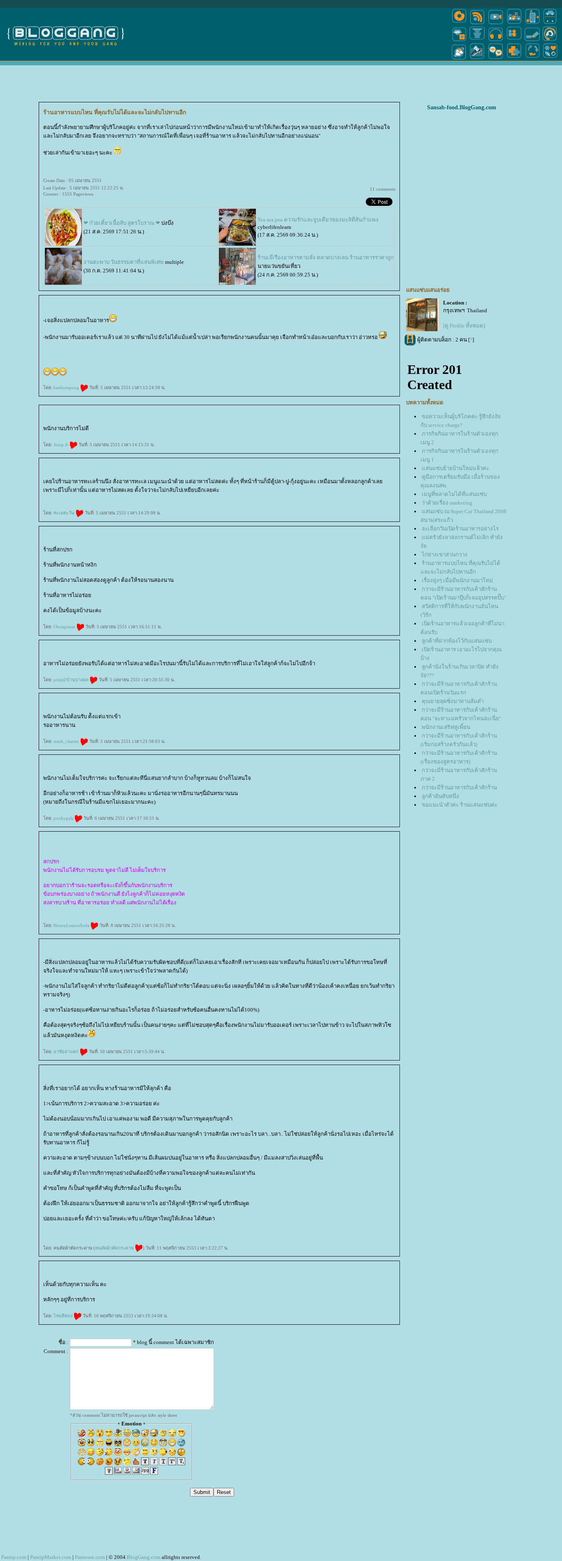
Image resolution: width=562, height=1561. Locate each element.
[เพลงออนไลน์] (495, 40)
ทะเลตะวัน (64, 512)
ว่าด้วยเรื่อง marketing (447, 503)
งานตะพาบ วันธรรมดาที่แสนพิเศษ (124, 262)
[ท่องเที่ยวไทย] (459, 59)
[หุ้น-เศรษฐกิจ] (477, 59)
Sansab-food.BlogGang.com (461, 107)
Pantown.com (90, 1557)
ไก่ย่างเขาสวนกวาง (444, 554)
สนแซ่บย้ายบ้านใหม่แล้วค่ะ (455, 468)
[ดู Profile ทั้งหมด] (464, 326)
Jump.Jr (61, 444)
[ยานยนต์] (549, 24)
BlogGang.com (143, 1557)
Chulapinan (65, 626)
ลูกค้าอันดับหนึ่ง (440, 796)
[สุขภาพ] (514, 59)
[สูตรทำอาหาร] (459, 24)
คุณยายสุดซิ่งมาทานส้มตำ (453, 701)
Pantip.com (13, 1557)
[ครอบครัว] (514, 40)
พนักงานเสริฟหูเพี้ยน (446, 727)
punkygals (63, 818)
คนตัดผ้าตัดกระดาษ (115, 1247)
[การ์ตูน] (495, 59)
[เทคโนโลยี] (532, 24)
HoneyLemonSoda (72, 925)
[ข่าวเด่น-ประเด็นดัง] (477, 24)
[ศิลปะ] (549, 40)
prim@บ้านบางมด (71, 679)
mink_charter (66, 741)
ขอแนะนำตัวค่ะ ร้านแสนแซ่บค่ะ (459, 805)
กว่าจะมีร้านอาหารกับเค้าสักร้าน (459, 787)
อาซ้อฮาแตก (66, 1051)
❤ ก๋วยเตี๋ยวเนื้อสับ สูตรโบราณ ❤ (122, 223)
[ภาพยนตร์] (495, 24)
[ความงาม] (459, 40)
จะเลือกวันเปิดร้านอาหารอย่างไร (460, 529)
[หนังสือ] (532, 40)
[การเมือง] (477, 40)
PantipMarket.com (50, 1557)
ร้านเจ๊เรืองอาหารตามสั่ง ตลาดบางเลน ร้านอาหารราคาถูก (326, 257)
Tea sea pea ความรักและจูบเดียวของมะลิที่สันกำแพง (318, 220)
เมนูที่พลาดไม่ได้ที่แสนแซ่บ (454, 494)
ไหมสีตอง (63, 1315)
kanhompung (66, 387)
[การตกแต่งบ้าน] (514, 24)
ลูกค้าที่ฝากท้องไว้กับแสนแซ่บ (457, 641)
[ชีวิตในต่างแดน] (550, 59)
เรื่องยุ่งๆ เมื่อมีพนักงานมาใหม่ (457, 580)
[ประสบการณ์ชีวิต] (532, 59)
